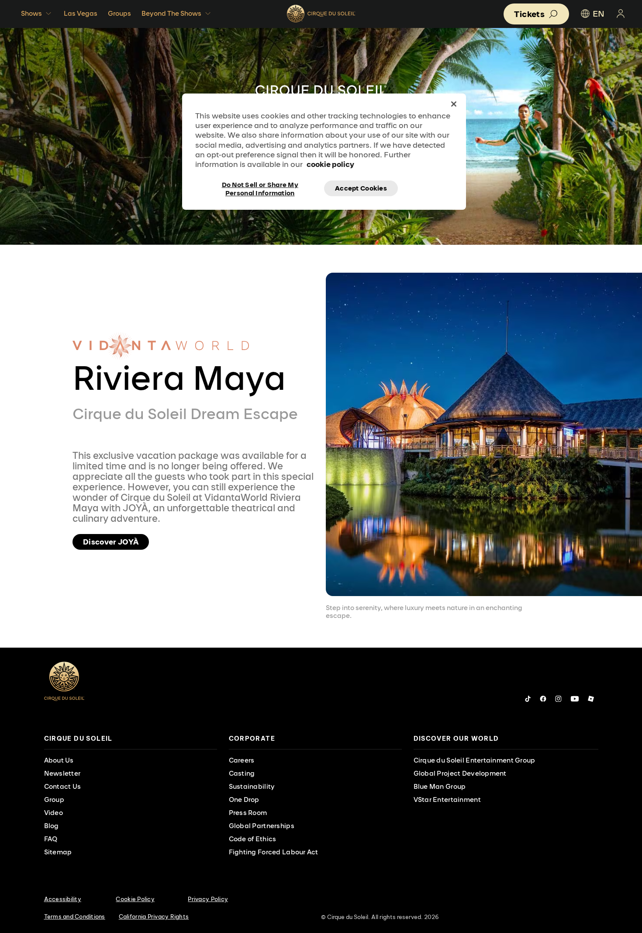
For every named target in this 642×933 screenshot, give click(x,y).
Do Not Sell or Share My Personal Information (260, 188)
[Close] (453, 104)
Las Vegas (80, 13)
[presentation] (130, 738)
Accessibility (62, 898)
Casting (242, 773)
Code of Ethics (252, 839)
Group (54, 799)
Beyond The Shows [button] (171, 13)
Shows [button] (31, 13)
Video (53, 812)
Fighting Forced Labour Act (273, 852)
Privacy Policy (208, 898)
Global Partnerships (261, 826)
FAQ (51, 839)
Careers (242, 760)
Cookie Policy (135, 898)
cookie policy (330, 164)
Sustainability (252, 786)
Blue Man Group (440, 786)
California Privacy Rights (154, 916)
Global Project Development (460, 773)
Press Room (248, 812)
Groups (119, 13)
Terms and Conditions (74, 916)
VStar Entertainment (447, 799)
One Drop (244, 799)
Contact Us (62, 786)
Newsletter (62, 773)
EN (598, 13)
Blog (51, 826)
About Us (59, 760)
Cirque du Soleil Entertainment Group (474, 760)
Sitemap (58, 852)
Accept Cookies (361, 188)
